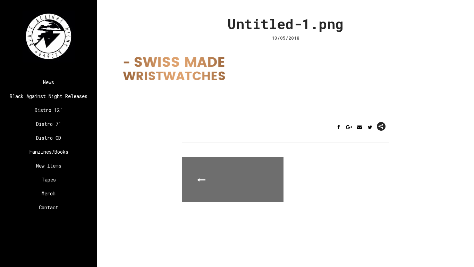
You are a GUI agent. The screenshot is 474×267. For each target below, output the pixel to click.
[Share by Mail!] (359, 127)
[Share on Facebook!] (338, 127)
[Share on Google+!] (349, 127)
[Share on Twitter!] (369, 127)
